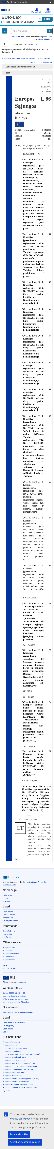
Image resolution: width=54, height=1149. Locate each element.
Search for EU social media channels (18, 1012)
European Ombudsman (12, 1075)
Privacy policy (8, 1026)
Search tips (19, 37)
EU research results (11, 953)
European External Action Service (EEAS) (19, 1063)
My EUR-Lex (36, 12)
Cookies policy (9, 915)
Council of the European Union (15, 1048)
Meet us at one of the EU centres (16, 1002)
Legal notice (8, 912)
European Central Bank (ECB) (14, 1057)
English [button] (48, 12)
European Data (9, 947)
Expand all (35, 62)
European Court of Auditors (14, 1060)
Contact (6, 898)
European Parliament (11, 1042)
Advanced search (44, 39)
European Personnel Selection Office (18, 1084)
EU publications (9, 960)
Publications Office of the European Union (20, 1087)
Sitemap (6, 901)
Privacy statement (10, 921)
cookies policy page (20, 1118)
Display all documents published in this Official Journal (26, 59)
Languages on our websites (14, 1023)
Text (8, 73)
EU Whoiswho (8, 957)
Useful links (8, 937)
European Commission (12, 1051)
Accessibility (8, 918)
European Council (10, 1045)
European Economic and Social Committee (20, 1066)
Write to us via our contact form (15, 999)
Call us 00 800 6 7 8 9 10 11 (14, 993)
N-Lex (5, 965)
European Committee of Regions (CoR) (18, 1069)
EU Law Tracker (9, 968)
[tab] (27, 67)
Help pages (7, 895)
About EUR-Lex (9, 931)
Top (17, 859)
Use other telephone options (14, 996)
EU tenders (7, 950)
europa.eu (22, 982)
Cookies (6, 1032)
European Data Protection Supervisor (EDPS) (21, 1078)
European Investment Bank (14, 1072)
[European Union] (9, 978)
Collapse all (47, 62)
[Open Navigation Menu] (4, 31)
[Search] (49, 31)
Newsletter (7, 934)
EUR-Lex (11, 17)
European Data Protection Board (16, 1081)
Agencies (7, 1090)
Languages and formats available (21, 67)
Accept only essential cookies (25, 1142)
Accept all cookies (19, 1134)
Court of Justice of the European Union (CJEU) (21, 1054)
